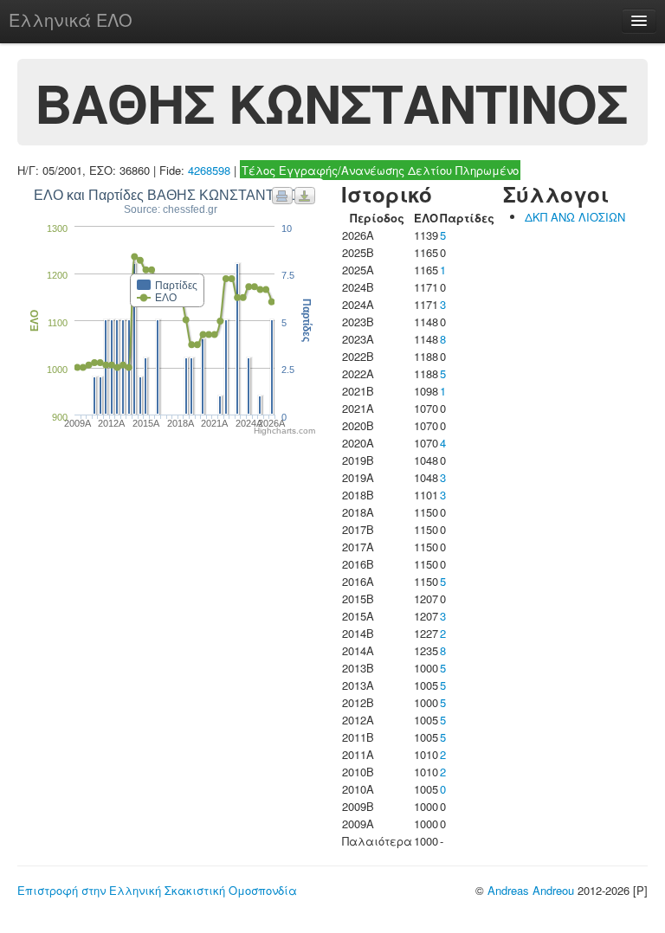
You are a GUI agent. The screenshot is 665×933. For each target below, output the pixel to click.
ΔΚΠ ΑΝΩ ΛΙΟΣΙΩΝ (575, 217)
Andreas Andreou (530, 890)
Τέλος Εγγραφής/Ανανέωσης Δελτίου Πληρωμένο (380, 170)
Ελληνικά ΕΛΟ (70, 19)
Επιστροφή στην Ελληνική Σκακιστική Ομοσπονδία (157, 890)
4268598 (209, 170)
